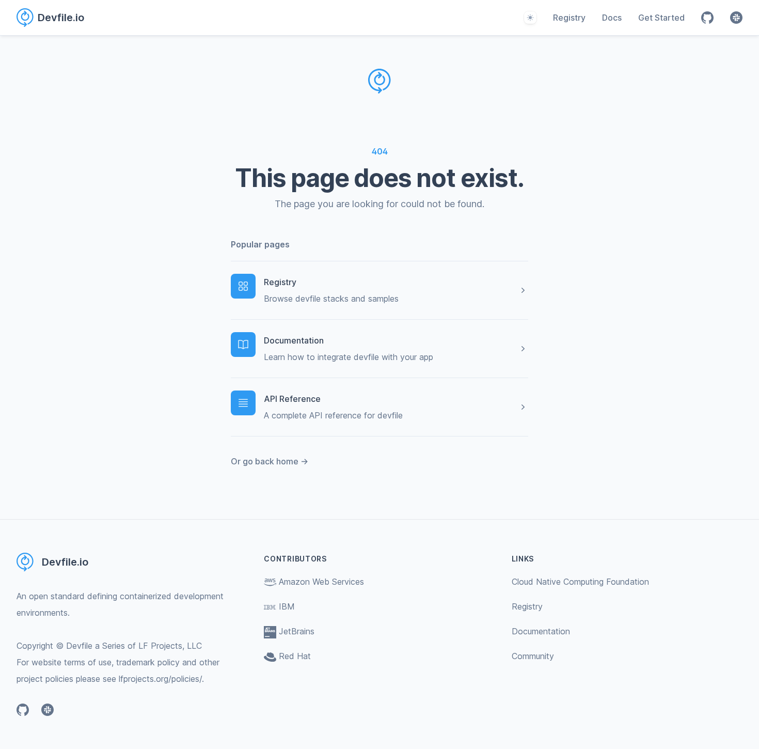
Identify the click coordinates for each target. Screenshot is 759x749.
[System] (530, 17)
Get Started (661, 17)
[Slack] (736, 17)
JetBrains (296, 631)
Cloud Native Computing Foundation (580, 581)
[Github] (707, 17)
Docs (612, 17)
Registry (569, 17)
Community (533, 656)
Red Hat (295, 656)
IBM (287, 606)
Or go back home (269, 461)
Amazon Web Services (321, 581)
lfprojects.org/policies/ (160, 679)
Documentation (541, 631)
